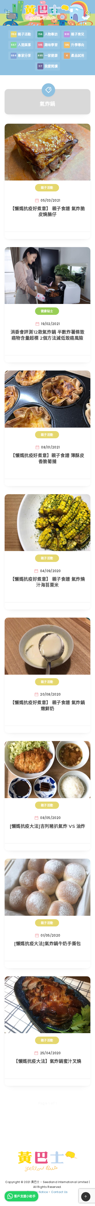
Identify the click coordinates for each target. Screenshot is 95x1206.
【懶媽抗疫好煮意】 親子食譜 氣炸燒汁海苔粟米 (47, 582)
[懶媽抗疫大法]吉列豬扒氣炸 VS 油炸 (47, 826)
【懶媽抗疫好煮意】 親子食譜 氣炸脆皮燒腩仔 (47, 211)
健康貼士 (47, 311)
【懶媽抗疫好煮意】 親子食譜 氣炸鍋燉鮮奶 (47, 705)
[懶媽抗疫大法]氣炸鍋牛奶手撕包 (47, 943)
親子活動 (47, 187)
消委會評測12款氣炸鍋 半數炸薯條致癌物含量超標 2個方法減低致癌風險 (48, 335)
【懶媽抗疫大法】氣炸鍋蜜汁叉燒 (47, 1061)
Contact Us (59, 1192)
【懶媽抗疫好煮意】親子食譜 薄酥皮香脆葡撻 (47, 458)
